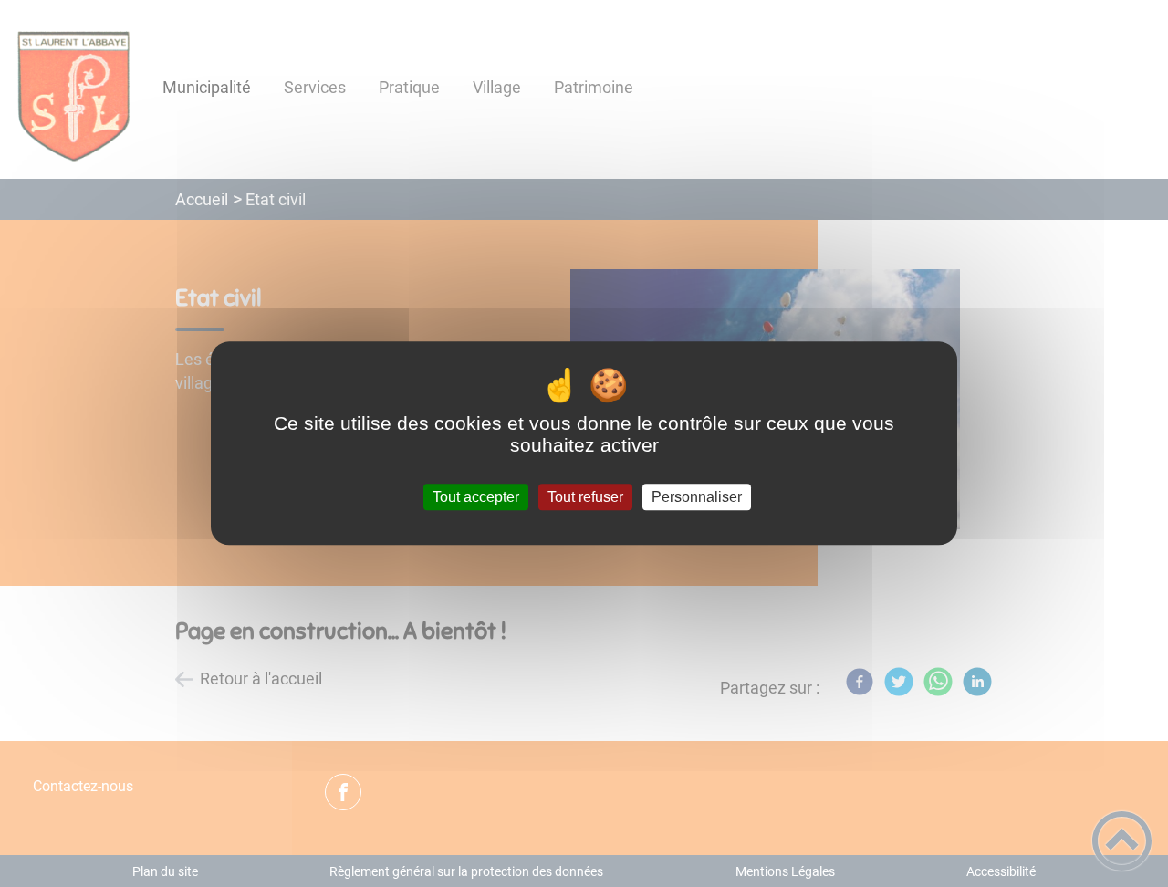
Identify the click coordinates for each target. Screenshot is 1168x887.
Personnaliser (697, 497)
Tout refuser (585, 497)
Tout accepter (476, 497)
